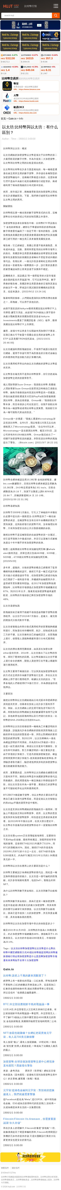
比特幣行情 (21, 1187)
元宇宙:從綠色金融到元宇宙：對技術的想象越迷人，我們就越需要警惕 (29, 1092)
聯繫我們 (5, 1168)
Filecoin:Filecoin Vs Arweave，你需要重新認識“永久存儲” (29, 1121)
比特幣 (21, 948)
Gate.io (12, 118)
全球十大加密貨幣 (29, 960)
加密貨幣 (29, 948)
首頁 (3, 118)
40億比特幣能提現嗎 (37, 952)
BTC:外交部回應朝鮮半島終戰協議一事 (26, 1004)
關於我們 (15, 1168)
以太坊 (14, 948)
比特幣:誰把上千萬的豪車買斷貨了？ (25, 975)
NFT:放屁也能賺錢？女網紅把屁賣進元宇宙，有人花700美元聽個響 (27, 1035)
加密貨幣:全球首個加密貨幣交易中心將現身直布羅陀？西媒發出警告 (29, 1063)
